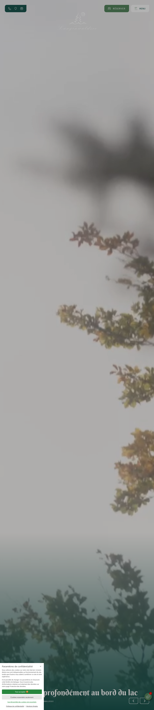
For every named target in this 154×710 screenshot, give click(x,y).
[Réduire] (40, 666)
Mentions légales (32, 706)
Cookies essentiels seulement (21, 697)
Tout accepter (20, 692)
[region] (22, 678)
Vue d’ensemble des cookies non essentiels (21, 702)
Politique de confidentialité (15, 706)
